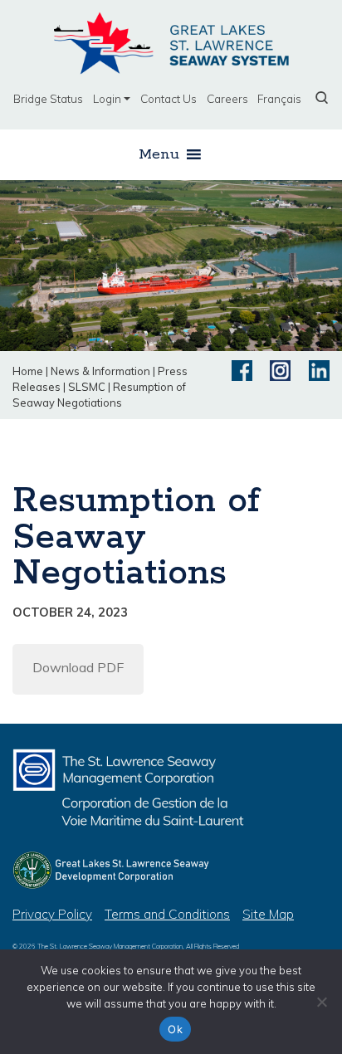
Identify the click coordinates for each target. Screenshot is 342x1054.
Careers (227, 98)
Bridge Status (48, 98)
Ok (175, 1029)
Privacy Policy (52, 914)
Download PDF (78, 667)
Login (107, 98)
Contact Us (168, 98)
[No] (321, 1001)
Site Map (268, 914)
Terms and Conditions (167, 914)
